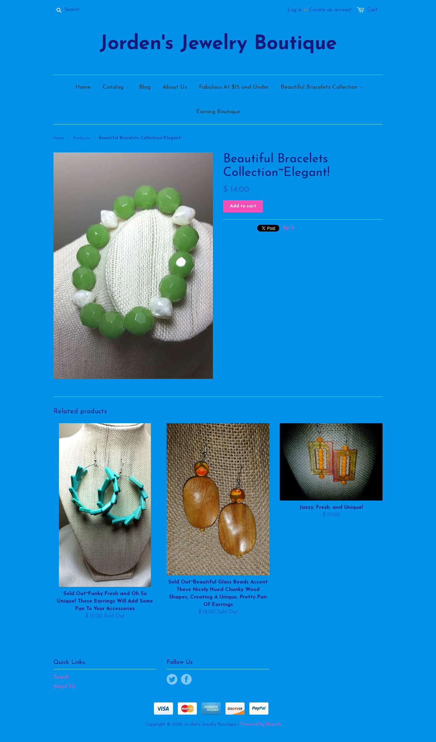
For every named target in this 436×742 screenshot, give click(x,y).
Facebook (186, 679)
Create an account (331, 10)
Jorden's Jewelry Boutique (218, 44)
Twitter (172, 679)
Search (61, 677)
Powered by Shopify (260, 724)
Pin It (289, 228)
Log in (294, 10)
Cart (372, 10)
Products (81, 138)
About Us (64, 686)
